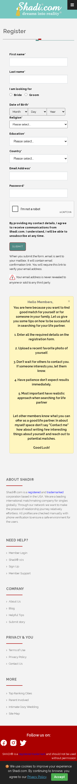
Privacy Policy (18, 657)
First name (17, 54)
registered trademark (32, 754)
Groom (34, 95)
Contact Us (15, 663)
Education (17, 133)
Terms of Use (17, 650)
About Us (15, 601)
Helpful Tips (16, 615)
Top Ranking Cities (20, 693)
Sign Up (14, 566)
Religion (15, 117)
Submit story (17, 622)
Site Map (14, 713)
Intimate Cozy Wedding (23, 707)
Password (16, 185)
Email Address (20, 168)
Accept (59, 777)
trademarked (55, 492)
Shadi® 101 (16, 559)
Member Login (18, 552)
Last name (17, 71)
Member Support (20, 573)
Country (15, 151)
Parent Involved (19, 700)
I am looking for (20, 89)
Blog (12, 608)
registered (34, 492)
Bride (18, 95)
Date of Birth (19, 104)
